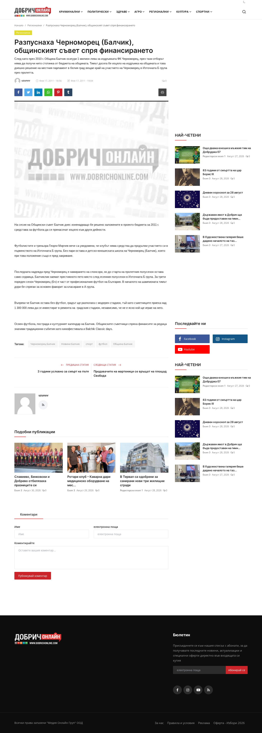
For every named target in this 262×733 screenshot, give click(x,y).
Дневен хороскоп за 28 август (223, 192)
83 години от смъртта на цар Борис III (222, 172)
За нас (159, 723)
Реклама (204, 723)
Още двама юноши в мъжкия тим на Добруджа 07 (227, 149)
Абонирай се (236, 670)
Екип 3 (18, 490)
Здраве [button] (121, 11)
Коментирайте (24, 543)
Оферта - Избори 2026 (229, 723)
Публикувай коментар (32, 576)
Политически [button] (98, 11)
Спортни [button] (202, 11)
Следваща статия (105, 364)
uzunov (43, 395)
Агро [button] (138, 11)
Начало (18, 25)
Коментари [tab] (28, 514)
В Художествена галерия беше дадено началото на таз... (223, 238)
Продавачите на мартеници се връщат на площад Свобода (130, 373)
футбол (103, 344)
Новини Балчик (70, 344)
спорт (89, 344)
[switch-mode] (244, 2)
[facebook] (177, 689)
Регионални (34, 25)
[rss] (208, 689)
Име (17, 527)
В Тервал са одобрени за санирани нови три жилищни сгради (142, 481)
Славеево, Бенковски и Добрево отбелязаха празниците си (32, 481)
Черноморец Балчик (42, 344)
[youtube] (198, 689)
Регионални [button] (159, 11)
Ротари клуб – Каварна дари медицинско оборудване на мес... (88, 481)
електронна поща (106, 527)
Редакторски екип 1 (131, 490)
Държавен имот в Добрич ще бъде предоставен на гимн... (222, 216)
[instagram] (187, 689)
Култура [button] (182, 11)
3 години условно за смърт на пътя (63, 371)
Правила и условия (180, 723)
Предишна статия (77, 364)
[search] (244, 11)
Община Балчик (123, 344)
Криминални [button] (69, 11)
